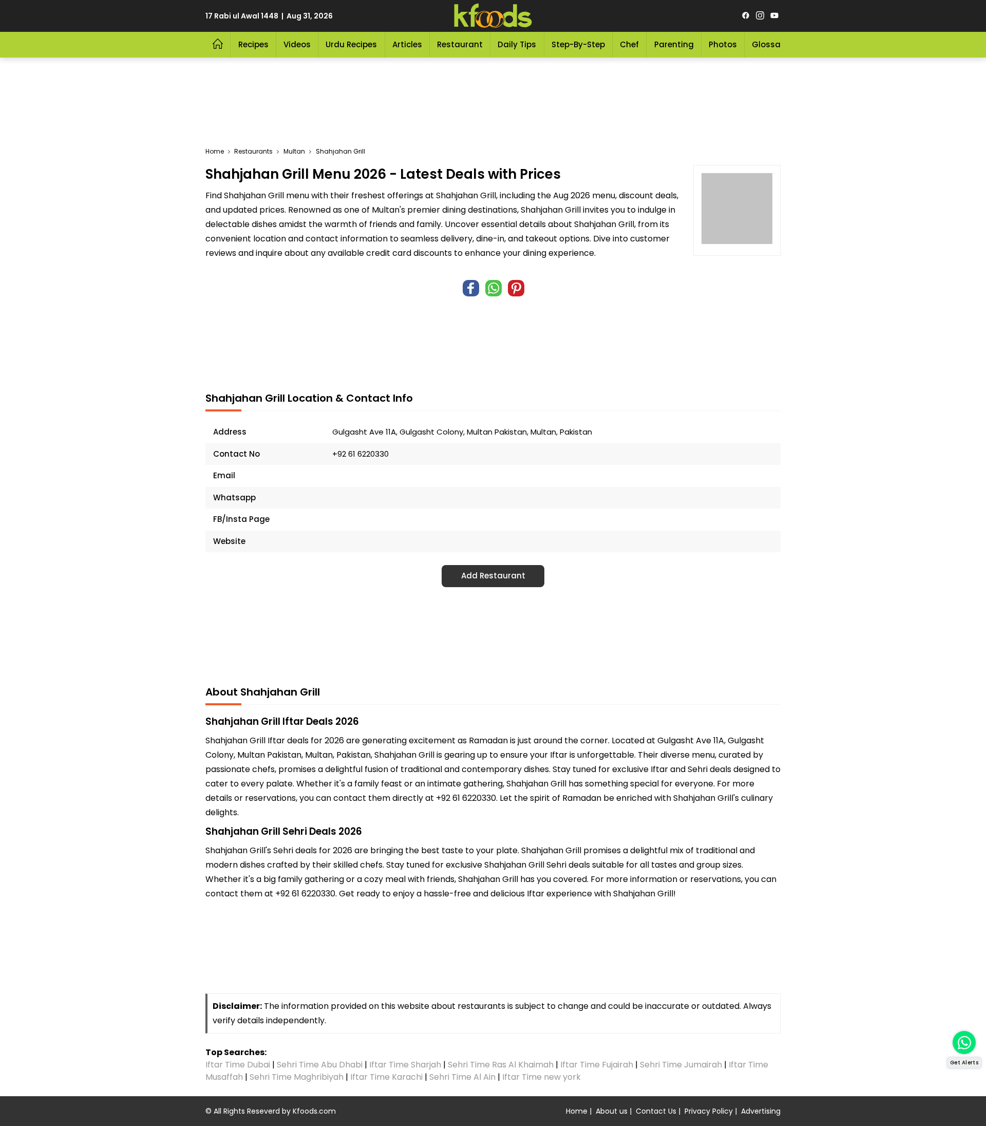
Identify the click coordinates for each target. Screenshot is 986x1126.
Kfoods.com (314, 1111)
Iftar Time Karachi (386, 1077)
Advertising (761, 1111)
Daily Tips (517, 44)
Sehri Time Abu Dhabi (320, 1065)
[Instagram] (760, 16)
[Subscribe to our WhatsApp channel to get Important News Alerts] (964, 1042)
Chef (629, 44)
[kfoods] (493, 16)
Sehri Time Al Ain (462, 1077)
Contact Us (656, 1111)
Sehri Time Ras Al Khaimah (501, 1065)
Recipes (253, 44)
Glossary (770, 44)
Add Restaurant (493, 575)
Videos (297, 44)
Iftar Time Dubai (237, 1065)
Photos (723, 44)
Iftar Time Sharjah (405, 1065)
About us (612, 1111)
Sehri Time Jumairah (681, 1065)
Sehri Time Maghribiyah (297, 1077)
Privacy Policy (709, 1111)
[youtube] (774, 16)
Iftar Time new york (542, 1077)
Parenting (674, 44)
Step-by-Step (578, 44)
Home (576, 1111)
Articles (407, 44)
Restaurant (460, 44)
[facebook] (746, 16)
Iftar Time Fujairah (596, 1065)
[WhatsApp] (493, 288)
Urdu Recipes (351, 44)
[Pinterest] (516, 288)
